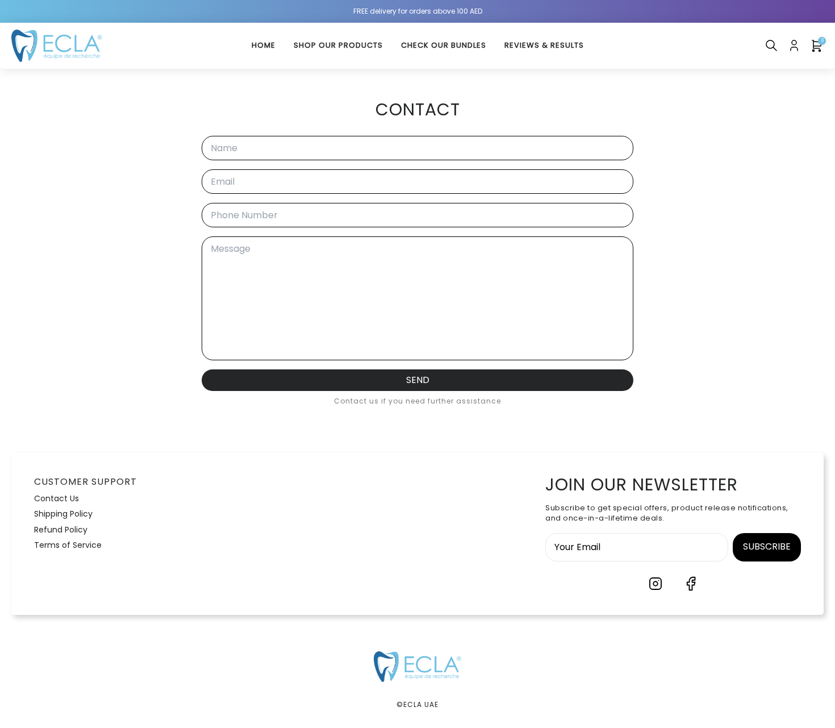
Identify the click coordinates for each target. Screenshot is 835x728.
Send (417, 379)
